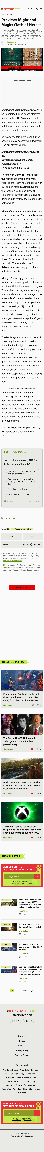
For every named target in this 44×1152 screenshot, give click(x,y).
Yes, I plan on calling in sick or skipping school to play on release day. (22, 481)
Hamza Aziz (11, 42)
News (11, 14)
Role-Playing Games (18, 529)
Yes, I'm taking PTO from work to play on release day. (22, 472)
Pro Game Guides (10, 1070)
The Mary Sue (30, 1085)
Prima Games (32, 1074)
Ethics (22, 1041)
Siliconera (10, 1077)
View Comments (22, 587)
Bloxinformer (35, 1089)
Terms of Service (16, 883)
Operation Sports (14, 1085)
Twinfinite (24, 1070)
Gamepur (35, 1070)
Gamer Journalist (14, 1081)
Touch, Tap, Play (9, 1089)
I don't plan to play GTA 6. (19, 494)
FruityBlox (22, 1089)
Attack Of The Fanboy (14, 1074)
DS (8, 529)
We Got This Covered (26, 1077)
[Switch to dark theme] (37, 9)
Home (3, 14)
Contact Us (22, 1045)
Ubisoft (29, 529)
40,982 (25, 991)
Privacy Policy (28, 883)
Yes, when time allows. (17, 489)
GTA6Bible (21, 1093)
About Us (22, 1036)
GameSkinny (29, 1081)
